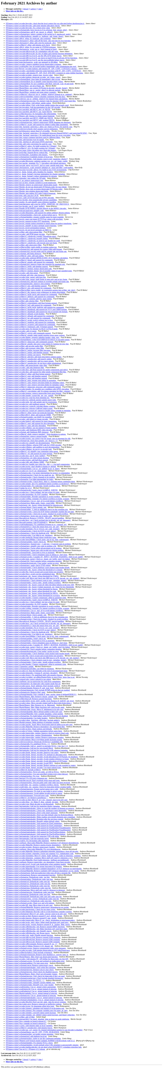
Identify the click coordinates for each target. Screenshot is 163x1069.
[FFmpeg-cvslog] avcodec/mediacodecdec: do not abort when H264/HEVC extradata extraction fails (44, 1047)
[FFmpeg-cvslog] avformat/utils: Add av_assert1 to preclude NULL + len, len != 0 (37, 746)
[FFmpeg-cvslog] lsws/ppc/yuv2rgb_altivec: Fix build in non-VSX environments (36, 170)
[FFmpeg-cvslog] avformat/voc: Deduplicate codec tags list (28, 884)
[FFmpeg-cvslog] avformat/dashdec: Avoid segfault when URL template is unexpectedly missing (42, 1045)
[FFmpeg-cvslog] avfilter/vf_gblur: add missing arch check (28, 45)
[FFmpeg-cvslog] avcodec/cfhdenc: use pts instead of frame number (31, 428)
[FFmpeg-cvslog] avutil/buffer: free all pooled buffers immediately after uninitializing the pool (41, 66)
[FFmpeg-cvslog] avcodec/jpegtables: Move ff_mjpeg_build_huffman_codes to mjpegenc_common (43, 856)
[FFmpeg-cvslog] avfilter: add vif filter (20, 1017)
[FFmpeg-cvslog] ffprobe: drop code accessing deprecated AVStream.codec (34, 189)
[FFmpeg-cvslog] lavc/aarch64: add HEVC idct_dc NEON (28, 109)
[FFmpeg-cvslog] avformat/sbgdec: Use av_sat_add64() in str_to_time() (33, 469)
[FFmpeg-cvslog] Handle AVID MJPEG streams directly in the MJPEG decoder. (36, 208)
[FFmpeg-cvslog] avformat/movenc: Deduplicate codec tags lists (30, 892)
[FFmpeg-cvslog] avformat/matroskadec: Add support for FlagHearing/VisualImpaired (38, 828)
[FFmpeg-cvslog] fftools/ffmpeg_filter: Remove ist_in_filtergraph (30, 705)
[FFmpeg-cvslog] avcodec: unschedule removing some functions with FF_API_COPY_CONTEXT (44, 71)
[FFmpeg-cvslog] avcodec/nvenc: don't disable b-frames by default (31, 466)
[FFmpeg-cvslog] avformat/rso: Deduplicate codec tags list (28, 886)
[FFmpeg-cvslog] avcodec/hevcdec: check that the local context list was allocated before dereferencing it (45, 23)
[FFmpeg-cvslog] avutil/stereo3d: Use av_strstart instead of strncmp (31, 989)
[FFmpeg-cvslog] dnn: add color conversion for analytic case (29, 144)
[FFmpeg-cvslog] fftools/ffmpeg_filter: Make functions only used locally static (35, 707)
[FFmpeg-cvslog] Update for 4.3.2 (19, 488)
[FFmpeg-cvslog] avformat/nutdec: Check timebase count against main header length (38, 568)
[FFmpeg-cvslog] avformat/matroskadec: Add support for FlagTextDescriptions (36, 832)
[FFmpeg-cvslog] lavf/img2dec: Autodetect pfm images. (27, 155)
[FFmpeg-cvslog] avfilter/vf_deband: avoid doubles (25, 314)
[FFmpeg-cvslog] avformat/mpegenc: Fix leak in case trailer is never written (34, 791)
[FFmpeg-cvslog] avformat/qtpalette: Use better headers (27, 718)
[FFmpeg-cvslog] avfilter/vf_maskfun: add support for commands (30, 322)
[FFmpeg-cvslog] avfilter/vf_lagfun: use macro (23, 355)
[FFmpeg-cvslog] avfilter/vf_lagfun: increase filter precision (28, 350)
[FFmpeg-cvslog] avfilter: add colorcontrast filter (24, 232)
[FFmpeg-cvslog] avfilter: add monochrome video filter (27, 365)
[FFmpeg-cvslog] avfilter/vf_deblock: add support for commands (30, 297)
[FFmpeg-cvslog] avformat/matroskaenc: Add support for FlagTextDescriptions (36, 834)
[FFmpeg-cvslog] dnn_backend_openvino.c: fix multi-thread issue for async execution (38, 135)
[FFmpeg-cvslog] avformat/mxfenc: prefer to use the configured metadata (33, 1038)
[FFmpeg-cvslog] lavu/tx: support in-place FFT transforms (28, 221)
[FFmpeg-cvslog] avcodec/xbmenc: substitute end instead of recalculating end (35, 1008)
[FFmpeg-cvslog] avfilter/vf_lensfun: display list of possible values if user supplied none (39, 271)
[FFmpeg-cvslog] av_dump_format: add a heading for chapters (29, 172)
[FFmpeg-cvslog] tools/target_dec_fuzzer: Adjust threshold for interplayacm (34, 505)
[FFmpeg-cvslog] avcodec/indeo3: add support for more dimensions (31, 421)
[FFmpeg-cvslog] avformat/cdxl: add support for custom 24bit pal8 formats (34, 249)
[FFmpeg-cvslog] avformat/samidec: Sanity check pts (26, 542)
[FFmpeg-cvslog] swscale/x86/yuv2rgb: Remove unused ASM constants (33, 937)
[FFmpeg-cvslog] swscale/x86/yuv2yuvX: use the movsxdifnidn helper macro (35, 60)
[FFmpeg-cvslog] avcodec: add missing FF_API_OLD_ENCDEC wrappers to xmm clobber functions (44, 73)
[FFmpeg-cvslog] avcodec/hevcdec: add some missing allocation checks (33, 26)
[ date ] (40, 9)
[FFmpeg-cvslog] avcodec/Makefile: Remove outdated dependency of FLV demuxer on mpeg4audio (44, 869)
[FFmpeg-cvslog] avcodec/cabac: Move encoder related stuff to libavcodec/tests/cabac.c (39, 703)
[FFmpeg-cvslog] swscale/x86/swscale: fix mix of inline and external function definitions (39, 54)
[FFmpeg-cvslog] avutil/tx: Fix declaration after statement (27, 841)
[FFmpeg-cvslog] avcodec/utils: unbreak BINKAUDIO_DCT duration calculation (37, 258)
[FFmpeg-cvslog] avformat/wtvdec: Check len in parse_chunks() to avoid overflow (37, 514)
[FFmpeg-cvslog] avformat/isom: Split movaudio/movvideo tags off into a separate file (38, 873)
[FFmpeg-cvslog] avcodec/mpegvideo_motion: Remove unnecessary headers (35, 737)
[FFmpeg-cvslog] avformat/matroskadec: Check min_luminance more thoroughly (36, 811)
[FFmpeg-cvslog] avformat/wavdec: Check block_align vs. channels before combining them (40, 482)
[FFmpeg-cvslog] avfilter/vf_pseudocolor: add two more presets (30, 361)
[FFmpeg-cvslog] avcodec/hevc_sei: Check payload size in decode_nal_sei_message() (38, 520)
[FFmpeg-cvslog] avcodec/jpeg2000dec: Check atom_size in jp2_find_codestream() (37, 540)
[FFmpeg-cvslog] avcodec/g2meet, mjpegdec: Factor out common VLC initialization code (40, 854)
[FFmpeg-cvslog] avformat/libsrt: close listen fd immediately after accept (33, 79)
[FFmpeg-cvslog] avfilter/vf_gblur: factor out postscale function (30, 413)
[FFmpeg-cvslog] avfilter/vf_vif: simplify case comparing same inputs (32, 451)
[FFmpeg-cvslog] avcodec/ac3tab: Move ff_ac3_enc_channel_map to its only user (37, 800)
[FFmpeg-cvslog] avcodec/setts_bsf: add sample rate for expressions (31, 402)
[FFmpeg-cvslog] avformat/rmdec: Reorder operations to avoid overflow (33, 497)
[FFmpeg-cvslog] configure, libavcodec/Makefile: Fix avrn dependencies (33, 849)
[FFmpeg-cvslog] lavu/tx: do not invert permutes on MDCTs (29, 230)
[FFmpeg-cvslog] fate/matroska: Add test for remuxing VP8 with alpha (32, 836)
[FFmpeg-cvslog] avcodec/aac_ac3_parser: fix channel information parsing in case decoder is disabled (44, 1030)
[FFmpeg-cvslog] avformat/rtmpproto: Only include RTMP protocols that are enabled (38, 690)
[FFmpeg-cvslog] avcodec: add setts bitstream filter (25, 368)
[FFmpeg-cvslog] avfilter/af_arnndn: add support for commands (30, 262)
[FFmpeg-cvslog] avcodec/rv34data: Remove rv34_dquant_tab (29, 946)
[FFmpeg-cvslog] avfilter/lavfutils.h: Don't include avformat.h (29, 952)
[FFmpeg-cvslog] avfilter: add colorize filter (22, 301)
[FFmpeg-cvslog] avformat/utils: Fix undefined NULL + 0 (28, 744)
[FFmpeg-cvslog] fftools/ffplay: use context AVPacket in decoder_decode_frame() (37, 88)
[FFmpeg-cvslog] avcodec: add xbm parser (22, 273)
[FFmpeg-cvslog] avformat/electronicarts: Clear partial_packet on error (32, 563)
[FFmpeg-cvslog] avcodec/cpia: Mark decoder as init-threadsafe (30, 804)
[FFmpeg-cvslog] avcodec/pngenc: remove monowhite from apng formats (34, 393)
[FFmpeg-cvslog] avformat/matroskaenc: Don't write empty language (32, 813)
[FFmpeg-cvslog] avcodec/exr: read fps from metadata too (28, 398)
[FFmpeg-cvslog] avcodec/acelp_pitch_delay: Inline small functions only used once (37, 922)
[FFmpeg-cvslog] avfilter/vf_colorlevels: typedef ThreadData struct (31, 236)
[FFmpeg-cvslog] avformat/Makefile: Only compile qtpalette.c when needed (34, 714)
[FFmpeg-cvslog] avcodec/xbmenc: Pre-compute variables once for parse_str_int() (37, 1011)
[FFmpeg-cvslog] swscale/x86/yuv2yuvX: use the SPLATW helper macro (34, 56)
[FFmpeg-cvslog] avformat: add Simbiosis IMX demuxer (27, 432)
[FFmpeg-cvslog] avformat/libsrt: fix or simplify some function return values (34, 82)
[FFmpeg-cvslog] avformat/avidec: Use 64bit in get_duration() (29, 535)
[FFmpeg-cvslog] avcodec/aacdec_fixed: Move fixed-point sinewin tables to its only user (39, 724)
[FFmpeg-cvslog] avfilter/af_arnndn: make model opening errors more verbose (35, 335)
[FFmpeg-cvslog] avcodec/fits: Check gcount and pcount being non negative (35, 572)
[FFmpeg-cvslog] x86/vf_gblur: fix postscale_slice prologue (28, 39)
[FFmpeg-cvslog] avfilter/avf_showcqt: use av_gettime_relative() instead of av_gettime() (39, 94)
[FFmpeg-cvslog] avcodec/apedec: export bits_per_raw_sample (30, 395)
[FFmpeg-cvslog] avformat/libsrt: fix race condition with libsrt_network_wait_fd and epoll (40, 84)
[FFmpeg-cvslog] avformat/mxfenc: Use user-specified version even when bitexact (37, 774)
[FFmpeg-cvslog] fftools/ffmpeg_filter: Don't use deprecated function (32, 957)
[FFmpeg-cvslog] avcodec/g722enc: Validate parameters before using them (34, 731)
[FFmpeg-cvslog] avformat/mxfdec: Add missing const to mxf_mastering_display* (37, 159)
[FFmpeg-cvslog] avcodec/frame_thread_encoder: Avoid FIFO (29, 763)
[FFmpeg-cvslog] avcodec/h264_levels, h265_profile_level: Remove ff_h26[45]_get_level (40, 701)
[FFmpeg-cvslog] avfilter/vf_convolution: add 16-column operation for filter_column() (38, 391)
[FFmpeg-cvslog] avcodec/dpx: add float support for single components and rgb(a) (37, 370)
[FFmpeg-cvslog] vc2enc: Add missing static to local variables (29, 1026)
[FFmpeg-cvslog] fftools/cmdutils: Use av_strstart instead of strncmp (32, 993)
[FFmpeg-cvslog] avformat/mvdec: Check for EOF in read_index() (31, 531)
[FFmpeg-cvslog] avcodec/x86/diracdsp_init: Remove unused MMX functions (35, 927)
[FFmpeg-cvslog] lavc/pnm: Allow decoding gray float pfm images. (31, 150)
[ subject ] (33, 9)
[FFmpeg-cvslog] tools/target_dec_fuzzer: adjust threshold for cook (31, 591)
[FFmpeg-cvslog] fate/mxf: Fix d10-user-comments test (27, 778)
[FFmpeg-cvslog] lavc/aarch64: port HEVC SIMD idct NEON (29, 118)
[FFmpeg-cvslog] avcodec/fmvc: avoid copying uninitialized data (30, 574)
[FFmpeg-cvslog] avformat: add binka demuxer (24, 254)
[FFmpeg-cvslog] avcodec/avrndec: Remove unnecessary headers (30, 847)
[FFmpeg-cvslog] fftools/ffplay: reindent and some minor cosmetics (31, 92)
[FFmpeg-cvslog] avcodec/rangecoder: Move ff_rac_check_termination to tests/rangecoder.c (40, 920)
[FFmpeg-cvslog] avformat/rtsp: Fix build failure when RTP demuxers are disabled (37, 716)
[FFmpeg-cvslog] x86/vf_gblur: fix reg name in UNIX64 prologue (31, 47)
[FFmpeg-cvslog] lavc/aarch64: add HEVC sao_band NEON (29, 112)
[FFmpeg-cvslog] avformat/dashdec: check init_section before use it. (32, 215)
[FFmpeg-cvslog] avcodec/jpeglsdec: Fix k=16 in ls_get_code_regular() (33, 529)
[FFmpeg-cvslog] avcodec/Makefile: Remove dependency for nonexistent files (35, 727)
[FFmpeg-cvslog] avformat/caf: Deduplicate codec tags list (28, 881)
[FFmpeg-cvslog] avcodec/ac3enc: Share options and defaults (29, 729)
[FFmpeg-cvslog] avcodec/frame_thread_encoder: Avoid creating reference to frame (37, 759)
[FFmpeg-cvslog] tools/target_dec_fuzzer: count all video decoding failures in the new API (40, 585)
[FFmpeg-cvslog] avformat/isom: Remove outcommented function (31, 875)
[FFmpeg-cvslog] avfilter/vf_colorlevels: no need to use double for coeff (33, 241)
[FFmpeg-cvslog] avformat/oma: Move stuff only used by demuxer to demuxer (35, 890)
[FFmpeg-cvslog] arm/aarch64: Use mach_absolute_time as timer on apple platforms (38, 1019)
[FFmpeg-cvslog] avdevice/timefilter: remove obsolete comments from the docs (36, 97)
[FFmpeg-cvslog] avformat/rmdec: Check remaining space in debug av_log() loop (37, 555)
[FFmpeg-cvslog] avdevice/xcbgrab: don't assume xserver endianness (32, 129)
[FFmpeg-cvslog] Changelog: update (20, 666)
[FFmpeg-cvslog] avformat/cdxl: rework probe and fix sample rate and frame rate (36, 251)
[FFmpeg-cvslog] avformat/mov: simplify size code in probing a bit (31, 546)
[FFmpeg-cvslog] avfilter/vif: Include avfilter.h (23, 770)
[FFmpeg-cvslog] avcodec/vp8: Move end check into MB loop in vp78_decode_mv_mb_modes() (43, 578)
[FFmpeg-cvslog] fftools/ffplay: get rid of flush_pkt (25, 86)
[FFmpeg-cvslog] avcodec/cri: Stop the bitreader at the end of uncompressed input (37, 671)
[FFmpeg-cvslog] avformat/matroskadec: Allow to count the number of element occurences (40, 808)
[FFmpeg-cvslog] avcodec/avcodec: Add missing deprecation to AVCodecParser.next (38, 950)
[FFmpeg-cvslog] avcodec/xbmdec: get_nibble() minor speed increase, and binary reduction (40, 1015)
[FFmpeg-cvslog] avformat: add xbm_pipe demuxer (25, 275)
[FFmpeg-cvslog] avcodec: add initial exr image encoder (27, 419)
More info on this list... (15, 11)
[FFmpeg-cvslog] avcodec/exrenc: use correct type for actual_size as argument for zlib (38, 438)
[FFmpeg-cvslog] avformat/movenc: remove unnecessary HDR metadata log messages (38, 122)
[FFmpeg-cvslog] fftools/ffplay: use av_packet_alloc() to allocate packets (33, 90)
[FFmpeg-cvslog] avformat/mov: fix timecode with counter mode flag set (33, 684)
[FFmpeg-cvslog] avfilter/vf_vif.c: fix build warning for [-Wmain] (31, 148)
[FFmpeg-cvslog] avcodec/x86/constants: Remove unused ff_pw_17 (32, 944)
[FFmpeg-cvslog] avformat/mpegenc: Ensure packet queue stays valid (32, 789)
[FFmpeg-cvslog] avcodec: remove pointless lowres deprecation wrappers (34, 64)
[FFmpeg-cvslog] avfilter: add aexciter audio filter (25, 346)
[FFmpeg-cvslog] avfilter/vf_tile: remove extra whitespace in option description (36, 292)
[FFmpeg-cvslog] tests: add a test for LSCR (22, 195)
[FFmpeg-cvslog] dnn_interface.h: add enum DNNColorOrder (29, 142)
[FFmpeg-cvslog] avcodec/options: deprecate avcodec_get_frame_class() (33, 77)
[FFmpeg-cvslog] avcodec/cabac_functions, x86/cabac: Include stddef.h (33, 720)
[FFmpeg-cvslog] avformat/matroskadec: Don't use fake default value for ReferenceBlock (40, 815)
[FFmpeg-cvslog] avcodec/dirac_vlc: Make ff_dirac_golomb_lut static (32, 802)
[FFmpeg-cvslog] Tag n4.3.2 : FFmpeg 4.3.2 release (25, 1049)
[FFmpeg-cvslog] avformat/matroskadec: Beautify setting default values (33, 821)
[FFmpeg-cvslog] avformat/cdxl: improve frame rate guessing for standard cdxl (35, 264)
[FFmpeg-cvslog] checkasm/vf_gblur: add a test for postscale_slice (31, 43)
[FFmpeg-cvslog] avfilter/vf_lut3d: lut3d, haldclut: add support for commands (35, 307)
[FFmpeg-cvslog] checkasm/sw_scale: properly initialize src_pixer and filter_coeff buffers (40, 168)
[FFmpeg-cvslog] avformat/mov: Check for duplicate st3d (28, 533)
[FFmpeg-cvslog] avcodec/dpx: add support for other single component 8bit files (36, 372)
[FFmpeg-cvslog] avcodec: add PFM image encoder (25, 234)
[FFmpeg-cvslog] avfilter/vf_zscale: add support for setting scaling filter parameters (37, 125)
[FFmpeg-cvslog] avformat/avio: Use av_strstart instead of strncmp (31, 995)
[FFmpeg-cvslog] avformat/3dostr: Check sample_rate (26, 507)
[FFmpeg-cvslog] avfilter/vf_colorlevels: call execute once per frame (32, 243)
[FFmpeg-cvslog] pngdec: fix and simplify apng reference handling (31, 202)
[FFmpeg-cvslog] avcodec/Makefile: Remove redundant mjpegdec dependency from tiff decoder (42, 851)
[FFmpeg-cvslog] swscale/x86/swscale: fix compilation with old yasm (32, 51)
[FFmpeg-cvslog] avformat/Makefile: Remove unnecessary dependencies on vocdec (37, 907)
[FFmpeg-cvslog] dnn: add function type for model (25, 140)
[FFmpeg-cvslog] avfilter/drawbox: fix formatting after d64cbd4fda (31, 114)
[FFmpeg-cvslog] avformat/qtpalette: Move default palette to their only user (34, 712)
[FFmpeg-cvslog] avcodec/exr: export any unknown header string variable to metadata (38, 411)
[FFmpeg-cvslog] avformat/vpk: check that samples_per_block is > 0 (32, 441)
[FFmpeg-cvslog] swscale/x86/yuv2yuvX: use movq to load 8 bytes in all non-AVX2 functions (42, 58)
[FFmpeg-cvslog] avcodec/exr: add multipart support (26, 404)
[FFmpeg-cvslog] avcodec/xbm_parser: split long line (26, 277)
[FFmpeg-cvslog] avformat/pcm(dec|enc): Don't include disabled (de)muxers (35, 978)
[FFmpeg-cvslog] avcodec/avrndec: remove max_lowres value (29, 75)
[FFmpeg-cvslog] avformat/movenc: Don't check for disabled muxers (32, 972)
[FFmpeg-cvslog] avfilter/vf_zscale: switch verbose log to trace (29, 320)
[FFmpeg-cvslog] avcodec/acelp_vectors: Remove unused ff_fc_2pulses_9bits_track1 (38, 924)
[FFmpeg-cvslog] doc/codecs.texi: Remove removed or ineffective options (34, 1004)
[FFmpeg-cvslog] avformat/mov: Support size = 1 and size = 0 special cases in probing (38, 544)
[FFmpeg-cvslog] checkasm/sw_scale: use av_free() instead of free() (31, 49)
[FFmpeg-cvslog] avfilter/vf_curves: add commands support (28, 333)
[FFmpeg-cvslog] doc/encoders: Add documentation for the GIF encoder (33, 107)
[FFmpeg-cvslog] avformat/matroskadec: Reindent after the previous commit (35, 819)
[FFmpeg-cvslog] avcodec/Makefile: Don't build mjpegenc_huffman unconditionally (38, 860)
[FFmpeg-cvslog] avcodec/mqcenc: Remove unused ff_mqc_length (31, 918)
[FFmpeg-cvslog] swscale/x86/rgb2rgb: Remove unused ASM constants (33, 940)
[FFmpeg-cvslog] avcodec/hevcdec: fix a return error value (28, 28)
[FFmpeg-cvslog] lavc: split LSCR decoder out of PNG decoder (30, 198)
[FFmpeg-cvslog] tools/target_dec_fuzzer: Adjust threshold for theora (32, 589)
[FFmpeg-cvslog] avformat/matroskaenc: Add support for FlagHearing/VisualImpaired (38, 830)
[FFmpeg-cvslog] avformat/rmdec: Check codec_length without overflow (33, 583)
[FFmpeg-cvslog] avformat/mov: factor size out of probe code (29, 516)
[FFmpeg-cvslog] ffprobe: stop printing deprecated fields (27, 191)
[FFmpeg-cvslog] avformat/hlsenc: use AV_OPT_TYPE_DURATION (33, 1032)
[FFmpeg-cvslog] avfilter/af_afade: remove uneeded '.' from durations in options (36, 434)
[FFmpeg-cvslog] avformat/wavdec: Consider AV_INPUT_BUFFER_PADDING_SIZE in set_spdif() (44, 557)
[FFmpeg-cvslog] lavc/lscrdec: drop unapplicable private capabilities (31, 200)
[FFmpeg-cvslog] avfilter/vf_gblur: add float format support (28, 374)
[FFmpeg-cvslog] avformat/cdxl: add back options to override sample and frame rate (37, 282)
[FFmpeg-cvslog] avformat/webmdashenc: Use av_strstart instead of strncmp (35, 1000)
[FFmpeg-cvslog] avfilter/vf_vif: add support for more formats (29, 454)
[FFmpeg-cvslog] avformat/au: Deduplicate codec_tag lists (28, 877)
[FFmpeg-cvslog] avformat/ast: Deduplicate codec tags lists (28, 894)
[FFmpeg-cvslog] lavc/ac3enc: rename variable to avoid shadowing (31, 183)
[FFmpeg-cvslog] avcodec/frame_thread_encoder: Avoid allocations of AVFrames (37, 761)
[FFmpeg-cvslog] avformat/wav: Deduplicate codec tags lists (29, 901)
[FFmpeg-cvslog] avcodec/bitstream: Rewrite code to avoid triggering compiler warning (39, 912)
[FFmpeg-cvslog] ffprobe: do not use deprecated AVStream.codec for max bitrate (36, 187)
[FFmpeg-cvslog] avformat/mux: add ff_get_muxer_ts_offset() (29, 32)
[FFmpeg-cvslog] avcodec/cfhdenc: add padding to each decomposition (33, 447)
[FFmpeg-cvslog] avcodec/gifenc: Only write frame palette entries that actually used (37, 105)
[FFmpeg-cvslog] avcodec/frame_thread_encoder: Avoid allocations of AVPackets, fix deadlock (42, 757)
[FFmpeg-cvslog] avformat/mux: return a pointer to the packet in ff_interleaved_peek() (38, 34)
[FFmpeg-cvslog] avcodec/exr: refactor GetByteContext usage (29, 408)
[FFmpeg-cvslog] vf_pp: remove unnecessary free (25, 180)
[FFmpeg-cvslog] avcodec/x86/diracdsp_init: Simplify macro (29, 931)
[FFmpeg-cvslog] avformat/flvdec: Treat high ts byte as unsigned (30, 552)
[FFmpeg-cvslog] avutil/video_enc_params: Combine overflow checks (32, 785)
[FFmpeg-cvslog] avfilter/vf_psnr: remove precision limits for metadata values (35, 385)
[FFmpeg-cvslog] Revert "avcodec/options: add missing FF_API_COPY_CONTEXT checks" (42, 69)
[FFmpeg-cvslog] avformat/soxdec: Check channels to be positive (30, 477)
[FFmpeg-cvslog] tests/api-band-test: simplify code (25, 211)
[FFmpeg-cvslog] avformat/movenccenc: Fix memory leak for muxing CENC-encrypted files (41, 101)
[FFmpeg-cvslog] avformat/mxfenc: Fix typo (23, 776)
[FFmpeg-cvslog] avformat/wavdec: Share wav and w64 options (30, 903)
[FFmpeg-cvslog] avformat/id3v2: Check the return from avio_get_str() (33, 527)
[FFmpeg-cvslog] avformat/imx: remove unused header (27, 436)
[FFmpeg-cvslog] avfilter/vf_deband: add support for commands (30, 316)
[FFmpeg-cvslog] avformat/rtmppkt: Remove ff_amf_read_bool (30, 688)
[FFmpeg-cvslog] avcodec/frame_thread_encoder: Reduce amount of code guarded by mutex (41, 765)
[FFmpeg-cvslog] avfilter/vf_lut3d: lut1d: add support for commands (32, 294)
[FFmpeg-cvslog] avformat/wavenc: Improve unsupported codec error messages (36, 948)
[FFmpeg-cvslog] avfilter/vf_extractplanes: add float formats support (31, 303)
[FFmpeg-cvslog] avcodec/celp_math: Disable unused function (29, 935)
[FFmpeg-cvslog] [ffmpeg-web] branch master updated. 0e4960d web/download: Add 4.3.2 (40, 1041)
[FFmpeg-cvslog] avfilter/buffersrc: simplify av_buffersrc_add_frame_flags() (35, 36)
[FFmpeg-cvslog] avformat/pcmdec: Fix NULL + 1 (25, 980)
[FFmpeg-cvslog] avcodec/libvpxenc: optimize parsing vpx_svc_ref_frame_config (37, 161)
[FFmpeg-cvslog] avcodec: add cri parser (21, 331)
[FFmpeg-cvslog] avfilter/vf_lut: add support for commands (28, 318)
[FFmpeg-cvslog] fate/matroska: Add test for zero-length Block (29, 748)
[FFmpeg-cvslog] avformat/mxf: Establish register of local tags (29, 157)
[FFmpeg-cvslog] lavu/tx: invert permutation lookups (26, 228)
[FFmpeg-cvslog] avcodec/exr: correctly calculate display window (31, 406)
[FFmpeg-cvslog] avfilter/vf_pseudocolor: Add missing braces (29, 1028)
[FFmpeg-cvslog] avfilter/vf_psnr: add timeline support (26, 376)
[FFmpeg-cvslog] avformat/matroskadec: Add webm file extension (31, 967)
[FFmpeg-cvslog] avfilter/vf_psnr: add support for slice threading (30, 423)
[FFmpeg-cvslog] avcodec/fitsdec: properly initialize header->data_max (33, 337)
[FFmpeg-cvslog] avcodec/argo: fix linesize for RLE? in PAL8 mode (32, 329)
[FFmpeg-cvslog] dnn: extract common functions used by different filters (33, 137)
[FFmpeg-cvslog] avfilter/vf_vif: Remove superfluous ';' (27, 798)
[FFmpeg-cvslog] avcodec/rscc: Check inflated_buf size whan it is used (33, 492)
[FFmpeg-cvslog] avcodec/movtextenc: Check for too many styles (31, 909)
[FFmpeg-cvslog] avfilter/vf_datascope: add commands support (30, 342)
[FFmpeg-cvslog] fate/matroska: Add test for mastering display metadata (33, 806)
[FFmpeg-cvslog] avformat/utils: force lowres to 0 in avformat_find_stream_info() (37, 30)
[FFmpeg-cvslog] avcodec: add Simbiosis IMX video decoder (29, 430)
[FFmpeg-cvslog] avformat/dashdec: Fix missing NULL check (29, 1043)
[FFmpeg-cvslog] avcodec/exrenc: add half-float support (27, 460)
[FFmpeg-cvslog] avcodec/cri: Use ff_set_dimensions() (26, 471)
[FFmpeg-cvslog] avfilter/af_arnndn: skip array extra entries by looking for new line (37, 344)
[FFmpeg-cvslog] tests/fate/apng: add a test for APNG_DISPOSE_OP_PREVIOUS (37, 204)
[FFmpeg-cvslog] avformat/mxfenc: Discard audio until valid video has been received (38, 783)
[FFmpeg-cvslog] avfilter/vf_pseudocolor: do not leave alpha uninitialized (33, 363)
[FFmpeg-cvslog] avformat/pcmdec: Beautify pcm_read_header (30, 985)
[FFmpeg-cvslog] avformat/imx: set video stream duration (27, 458)
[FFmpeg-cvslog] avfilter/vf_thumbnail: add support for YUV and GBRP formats (36, 309)
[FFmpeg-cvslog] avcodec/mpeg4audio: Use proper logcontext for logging (34, 866)
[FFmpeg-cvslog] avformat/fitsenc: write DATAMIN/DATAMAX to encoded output (38, 340)
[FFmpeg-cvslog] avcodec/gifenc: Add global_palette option (28, 103)
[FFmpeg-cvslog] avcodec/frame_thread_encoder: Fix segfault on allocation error (36, 755)
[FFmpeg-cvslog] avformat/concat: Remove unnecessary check (30, 965)
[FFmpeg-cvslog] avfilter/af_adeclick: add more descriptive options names (34, 357)
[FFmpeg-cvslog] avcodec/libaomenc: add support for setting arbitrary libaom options (38, 213)
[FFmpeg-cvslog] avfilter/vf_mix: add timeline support (26, 286)
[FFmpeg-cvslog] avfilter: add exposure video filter (25, 348)
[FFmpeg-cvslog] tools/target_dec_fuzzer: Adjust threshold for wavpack (33, 595)
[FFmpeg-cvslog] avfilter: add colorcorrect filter (24, 245)
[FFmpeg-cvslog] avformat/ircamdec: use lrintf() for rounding (29, 417)
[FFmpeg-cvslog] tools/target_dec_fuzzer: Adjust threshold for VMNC (32, 576)
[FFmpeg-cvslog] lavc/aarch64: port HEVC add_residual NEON (30, 120)
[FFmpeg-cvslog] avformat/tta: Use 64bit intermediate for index (30, 479)
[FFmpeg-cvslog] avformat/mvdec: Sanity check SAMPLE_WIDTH (32, 490)
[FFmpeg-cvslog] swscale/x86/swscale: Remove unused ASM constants (33, 942)
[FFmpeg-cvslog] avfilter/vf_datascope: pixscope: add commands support (33, 387)
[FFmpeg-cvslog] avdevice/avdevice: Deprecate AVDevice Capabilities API (34, 742)
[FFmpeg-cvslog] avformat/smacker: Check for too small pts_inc (30, 475)
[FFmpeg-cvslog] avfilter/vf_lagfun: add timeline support (27, 352)
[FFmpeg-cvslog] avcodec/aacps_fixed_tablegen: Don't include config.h (33, 686)
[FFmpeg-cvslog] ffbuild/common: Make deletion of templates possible (33, 722)
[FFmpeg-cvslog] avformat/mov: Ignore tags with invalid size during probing (35, 550)
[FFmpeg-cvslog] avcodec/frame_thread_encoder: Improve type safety (32, 752)
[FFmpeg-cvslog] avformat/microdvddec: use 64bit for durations (30, 669)
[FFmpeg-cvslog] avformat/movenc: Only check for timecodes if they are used (35, 976)
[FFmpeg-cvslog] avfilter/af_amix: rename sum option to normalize (31, 380)
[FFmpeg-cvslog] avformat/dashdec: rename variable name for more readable (35, 217)
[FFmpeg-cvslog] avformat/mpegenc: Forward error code (27, 795)
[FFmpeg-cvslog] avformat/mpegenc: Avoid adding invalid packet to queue (34, 793)
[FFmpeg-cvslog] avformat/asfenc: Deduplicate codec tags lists (29, 879)
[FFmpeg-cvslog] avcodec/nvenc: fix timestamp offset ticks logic (30, 1006)
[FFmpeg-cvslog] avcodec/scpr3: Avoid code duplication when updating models (36, 864)
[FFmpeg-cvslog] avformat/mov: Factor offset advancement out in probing (34, 548)
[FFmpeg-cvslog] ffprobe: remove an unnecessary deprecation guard (32, 185)
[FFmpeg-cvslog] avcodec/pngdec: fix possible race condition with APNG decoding (37, 389)
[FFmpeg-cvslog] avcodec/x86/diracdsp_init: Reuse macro (28, 933)
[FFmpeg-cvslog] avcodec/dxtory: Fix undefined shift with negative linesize (34, 675)
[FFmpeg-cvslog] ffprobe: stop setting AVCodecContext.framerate (31, 193)
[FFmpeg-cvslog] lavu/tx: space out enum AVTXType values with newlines (34, 219)
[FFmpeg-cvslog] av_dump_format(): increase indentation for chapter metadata (35, 174)
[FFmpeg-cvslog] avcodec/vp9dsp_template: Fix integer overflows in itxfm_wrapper (38, 499)
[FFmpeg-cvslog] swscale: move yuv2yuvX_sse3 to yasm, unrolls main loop (35, 165)
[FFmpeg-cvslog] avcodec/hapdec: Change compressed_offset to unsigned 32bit (36, 598)
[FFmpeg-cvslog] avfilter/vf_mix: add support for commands (29, 288)
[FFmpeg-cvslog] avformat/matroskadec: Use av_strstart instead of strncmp (34, 998)
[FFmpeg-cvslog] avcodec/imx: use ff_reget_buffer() (26, 456)
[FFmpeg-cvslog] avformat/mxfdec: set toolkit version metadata (30, 1034)
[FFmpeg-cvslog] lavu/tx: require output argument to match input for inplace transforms (39, 223)
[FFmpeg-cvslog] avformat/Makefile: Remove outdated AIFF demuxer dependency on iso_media (42, 871)
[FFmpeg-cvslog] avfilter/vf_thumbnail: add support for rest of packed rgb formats (37, 312)
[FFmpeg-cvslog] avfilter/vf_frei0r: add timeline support (27, 266)
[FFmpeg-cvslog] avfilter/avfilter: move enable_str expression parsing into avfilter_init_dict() (41, 290)
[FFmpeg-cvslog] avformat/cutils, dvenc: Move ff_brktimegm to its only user (35, 709)
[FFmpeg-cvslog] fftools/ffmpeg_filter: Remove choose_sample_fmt (31, 697)
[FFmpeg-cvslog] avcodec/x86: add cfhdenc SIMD (25, 462)
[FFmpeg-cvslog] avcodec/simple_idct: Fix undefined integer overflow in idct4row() (38, 484)
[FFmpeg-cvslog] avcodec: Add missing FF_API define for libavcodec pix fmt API (37, 959)
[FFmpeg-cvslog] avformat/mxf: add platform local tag (26, 1036)
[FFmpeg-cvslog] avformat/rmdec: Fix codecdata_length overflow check (33, 486)
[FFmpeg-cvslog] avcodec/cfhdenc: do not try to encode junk (29, 449)
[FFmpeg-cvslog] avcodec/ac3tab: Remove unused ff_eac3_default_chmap (34, 916)
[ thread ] (25, 9)
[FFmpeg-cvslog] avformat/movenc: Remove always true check (30, 970)
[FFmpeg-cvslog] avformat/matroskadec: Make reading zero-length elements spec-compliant (40, 817)
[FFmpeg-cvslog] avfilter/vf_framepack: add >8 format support (29, 327)
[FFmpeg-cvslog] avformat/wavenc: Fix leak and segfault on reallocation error (35, 961)
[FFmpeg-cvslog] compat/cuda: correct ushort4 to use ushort (28, 679)
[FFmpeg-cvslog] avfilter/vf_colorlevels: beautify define (27, 239)
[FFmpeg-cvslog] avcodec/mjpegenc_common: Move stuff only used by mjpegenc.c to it (39, 858)
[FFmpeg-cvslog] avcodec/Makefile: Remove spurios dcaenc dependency (33, 845)
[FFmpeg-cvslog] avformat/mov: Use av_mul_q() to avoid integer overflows (34, 501)
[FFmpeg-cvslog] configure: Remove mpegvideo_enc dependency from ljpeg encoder (38, 862)
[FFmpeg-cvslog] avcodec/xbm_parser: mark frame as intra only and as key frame (37, 279)
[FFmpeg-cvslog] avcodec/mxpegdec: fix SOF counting (27, 494)
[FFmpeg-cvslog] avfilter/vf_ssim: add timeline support (26, 378)
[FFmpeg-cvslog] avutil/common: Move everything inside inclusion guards (34, 740)
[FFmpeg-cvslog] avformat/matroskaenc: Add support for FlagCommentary (34, 826)
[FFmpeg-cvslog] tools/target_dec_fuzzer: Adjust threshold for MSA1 (32, 593)
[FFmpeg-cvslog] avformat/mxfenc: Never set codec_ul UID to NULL (32, 772)
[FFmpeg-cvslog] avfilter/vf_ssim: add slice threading (26, 426)
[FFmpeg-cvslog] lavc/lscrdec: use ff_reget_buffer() (25, 206)
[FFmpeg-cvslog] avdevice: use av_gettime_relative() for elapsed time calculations (37, 99)
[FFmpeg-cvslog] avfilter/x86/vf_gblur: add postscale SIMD (28, 415)
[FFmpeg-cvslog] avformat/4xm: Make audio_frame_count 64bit (30, 503)
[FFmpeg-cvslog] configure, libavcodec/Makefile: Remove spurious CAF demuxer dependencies (42, 843)
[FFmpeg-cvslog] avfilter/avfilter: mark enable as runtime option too (31, 247)
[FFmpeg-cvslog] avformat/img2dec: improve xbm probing (28, 284)
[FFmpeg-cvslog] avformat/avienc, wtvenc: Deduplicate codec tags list (32, 899)
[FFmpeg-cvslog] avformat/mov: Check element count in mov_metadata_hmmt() (36, 580)
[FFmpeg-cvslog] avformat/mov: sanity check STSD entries (28, 565)
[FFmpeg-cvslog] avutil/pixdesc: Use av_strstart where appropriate (31, 987)
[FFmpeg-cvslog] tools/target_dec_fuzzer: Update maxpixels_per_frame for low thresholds (40, 587)
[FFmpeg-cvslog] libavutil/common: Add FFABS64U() (27, 522)
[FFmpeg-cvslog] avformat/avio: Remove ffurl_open (26, 692)
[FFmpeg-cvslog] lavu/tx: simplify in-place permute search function (31, 226)
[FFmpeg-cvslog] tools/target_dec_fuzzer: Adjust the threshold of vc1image (34, 570)
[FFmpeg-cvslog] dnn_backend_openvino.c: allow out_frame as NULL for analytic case (39, 127)
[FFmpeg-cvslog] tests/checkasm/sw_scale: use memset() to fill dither (32, 62)
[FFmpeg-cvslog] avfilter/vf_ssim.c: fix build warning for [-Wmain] (31, 146)
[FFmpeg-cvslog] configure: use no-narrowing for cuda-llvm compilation (33, 681)
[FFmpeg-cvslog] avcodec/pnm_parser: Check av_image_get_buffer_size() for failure (38, 559)
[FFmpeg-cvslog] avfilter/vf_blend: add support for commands (29, 260)
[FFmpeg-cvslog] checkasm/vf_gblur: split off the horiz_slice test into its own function (38, 41)
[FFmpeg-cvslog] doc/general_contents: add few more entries (29, 299)
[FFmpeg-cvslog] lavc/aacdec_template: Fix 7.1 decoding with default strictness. (36, 163)
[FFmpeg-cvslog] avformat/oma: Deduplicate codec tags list (28, 888)
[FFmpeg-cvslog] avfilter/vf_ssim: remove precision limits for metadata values (35, 383)
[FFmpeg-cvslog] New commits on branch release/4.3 (26, 1021)
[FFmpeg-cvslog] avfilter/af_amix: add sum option (25, 256)
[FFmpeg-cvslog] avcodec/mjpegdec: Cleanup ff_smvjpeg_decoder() (32, 673)
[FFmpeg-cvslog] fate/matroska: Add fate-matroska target (27, 838)
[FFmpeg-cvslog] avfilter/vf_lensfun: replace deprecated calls (29, 269)
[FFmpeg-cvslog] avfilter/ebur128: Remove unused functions (29, 699)
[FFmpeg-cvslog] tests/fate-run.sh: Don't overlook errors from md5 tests (33, 780)
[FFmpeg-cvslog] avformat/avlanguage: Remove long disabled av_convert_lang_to (37, 955)
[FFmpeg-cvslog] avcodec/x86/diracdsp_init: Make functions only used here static (37, 929)
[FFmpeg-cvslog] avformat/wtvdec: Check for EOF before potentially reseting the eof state (40, 512)
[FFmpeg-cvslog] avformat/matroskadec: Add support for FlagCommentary (34, 823)
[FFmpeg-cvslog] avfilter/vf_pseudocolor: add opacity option (29, 359)
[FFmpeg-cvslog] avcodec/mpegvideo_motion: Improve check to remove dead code (37, 733)
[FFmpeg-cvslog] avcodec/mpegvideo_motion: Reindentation (29, 735)
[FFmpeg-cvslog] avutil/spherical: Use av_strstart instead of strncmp (31, 991)
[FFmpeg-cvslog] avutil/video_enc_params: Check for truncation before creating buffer (39, 787)
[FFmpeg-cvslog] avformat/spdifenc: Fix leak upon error (27, 963)
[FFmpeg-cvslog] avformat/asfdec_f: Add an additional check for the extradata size (37, 509)
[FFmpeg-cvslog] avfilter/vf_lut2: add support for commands (29, 305)
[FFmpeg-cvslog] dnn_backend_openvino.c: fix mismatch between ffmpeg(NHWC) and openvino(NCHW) (46, 133)
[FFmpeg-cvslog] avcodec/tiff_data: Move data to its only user (29, 905)
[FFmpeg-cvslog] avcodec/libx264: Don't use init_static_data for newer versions (36, 1002)
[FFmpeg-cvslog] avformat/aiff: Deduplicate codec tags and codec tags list (34, 897)
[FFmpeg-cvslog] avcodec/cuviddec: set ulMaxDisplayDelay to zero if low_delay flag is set (40, 677)
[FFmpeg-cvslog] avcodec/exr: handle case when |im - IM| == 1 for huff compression (38, 464)
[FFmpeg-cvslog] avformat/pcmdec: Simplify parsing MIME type (30, 983)
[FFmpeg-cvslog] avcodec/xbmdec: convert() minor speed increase (31, 1013)
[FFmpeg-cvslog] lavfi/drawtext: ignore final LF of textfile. (28, 131)
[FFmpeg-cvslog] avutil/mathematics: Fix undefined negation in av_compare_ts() (36, 525)
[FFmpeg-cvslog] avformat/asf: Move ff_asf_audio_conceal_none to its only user (36, 914)
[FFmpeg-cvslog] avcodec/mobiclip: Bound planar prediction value (31, 537)
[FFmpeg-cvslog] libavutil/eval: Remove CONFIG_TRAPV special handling (35, 518)
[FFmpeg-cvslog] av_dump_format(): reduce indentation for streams (31, 176)
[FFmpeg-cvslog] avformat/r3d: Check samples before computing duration (34, 561)
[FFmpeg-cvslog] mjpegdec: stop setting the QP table (26, 178)
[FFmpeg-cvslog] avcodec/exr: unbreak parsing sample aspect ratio (31, 400)
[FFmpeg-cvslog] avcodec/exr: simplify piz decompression (28, 443)
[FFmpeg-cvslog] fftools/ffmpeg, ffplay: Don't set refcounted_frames (32, 974)
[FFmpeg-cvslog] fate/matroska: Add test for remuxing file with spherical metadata (37, 750)
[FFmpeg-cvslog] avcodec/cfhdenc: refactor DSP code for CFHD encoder (34, 445)
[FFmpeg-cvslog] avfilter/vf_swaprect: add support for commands (31, 325)
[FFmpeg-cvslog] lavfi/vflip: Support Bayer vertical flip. (27, 152)
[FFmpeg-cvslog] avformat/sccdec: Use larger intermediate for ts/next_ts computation (38, 473)
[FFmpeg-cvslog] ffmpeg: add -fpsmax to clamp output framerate (30, 116)
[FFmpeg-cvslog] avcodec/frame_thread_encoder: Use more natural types (33, 768)
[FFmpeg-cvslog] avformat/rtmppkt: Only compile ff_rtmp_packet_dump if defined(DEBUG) (41, 694)
